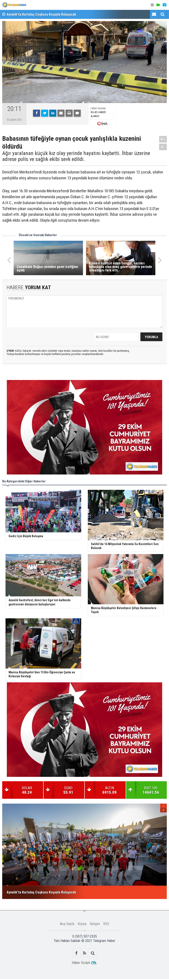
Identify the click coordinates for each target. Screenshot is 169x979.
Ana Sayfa (67, 924)
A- (163, 147)
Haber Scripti (81, 963)
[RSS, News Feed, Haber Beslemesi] (85, 953)
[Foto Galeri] (164, 5)
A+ (163, 139)
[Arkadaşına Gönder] (60, 113)
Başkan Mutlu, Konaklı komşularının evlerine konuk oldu (48, 14)
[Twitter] (44, 113)
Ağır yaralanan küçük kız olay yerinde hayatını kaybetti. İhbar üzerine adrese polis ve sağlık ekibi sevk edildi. (76, 156)
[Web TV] (158, 5)
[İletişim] (154, 14)
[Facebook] (36, 113)
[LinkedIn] (52, 113)
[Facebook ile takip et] (76, 953)
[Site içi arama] (162, 14)
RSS (106, 924)
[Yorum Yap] (77, 113)
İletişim (95, 924)
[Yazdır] (69, 113)
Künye (82, 924)
